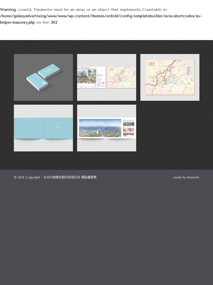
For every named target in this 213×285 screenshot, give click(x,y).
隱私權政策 (89, 177)
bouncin (193, 177)
